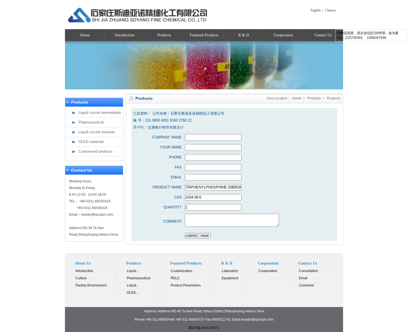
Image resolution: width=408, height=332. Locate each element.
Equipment (230, 278)
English (316, 10)
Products (164, 35)
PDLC (175, 278)
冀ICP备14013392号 (204, 328)
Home (85, 35)
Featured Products (204, 35)
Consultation (308, 271)
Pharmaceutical (91, 122)
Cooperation (283, 35)
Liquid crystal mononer (97, 132)
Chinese (330, 10)
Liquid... (133, 271)
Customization (181, 271)
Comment (306, 285)
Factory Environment (91, 285)
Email (303, 278)
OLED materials (91, 142)
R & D (243, 35)
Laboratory (230, 271)
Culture (81, 278)
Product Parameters (186, 285)
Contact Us (323, 35)
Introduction (124, 35)
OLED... (132, 293)
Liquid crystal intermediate (100, 112)
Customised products (96, 151)
